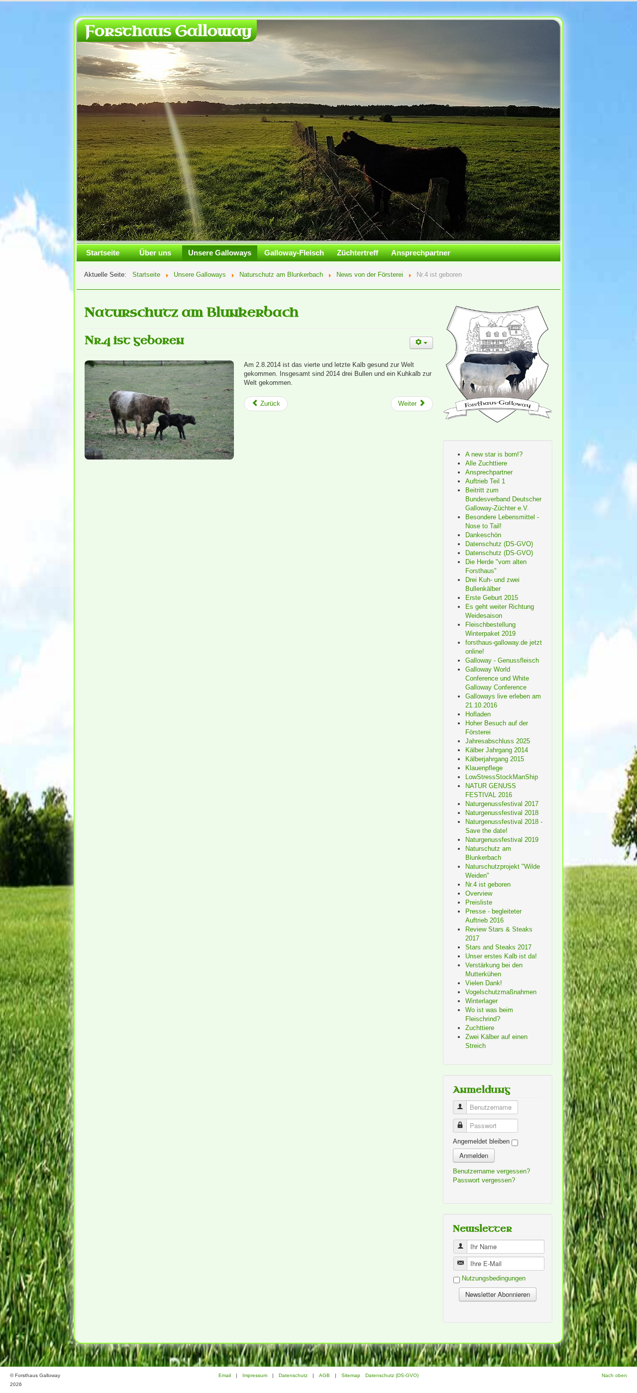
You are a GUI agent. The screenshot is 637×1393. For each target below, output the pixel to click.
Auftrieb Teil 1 (485, 481)
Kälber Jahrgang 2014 (496, 750)
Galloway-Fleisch (294, 252)
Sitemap (350, 1375)
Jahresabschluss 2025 (497, 741)
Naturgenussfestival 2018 (501, 812)
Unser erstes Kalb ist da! (501, 956)
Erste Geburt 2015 (491, 597)
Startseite (102, 252)
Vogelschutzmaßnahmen (500, 992)
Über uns (155, 252)
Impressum (254, 1375)
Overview (478, 893)
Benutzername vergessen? (491, 1171)
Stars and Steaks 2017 (498, 947)
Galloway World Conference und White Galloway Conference (497, 678)
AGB (324, 1375)
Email (224, 1375)
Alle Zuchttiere (486, 463)
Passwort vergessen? (484, 1180)
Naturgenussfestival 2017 (501, 804)
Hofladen (478, 714)
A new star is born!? (494, 454)
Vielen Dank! (483, 983)
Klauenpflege (484, 768)
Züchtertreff (357, 252)
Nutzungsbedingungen (494, 1278)
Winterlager (481, 1001)
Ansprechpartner (420, 252)
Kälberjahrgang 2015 (494, 759)
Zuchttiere (479, 1028)
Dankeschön (483, 535)
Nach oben (614, 1375)
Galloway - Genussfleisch (502, 660)
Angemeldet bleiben (481, 1141)
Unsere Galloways (219, 252)
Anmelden (473, 1155)
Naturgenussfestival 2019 (501, 839)
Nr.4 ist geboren (134, 340)
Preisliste (478, 902)
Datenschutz (293, 1375)
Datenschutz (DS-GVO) (499, 544)
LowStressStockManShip (501, 777)
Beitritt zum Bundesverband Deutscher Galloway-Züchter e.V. (503, 499)
